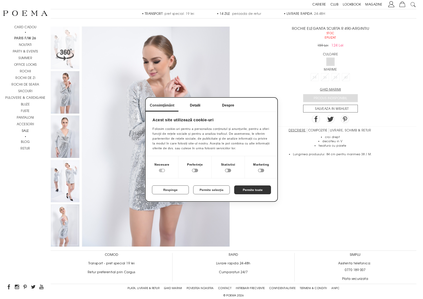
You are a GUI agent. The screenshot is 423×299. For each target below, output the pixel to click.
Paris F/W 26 (25, 38)
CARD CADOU (25, 27)
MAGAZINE (373, 4)
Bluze (25, 104)
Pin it (345, 119)
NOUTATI (25, 45)
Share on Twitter (330, 119)
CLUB (334, 4)
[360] (65, 48)
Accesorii (25, 124)
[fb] (9, 288)
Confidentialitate (282, 288)
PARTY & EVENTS (25, 51)
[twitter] (34, 288)
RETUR (25, 148)
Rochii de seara (25, 84)
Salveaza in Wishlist (332, 108)
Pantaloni (25, 117)
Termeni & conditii (313, 288)
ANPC (335, 288)
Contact (225, 288)
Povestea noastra (200, 288)
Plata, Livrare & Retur (144, 288)
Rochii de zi (25, 78)
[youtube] (42, 288)
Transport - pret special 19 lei (111, 263)
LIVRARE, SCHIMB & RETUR (350, 130)
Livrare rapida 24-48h (233, 263)
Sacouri (25, 91)
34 (314, 77)
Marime (330, 69)
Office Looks (25, 64)
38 (335, 77)
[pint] (25, 288)
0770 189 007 (355, 270)
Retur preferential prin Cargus (111, 272)
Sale (25, 131)
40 (346, 77)
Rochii (25, 71)
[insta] (17, 288)
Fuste (25, 111)
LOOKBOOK (352, 4)
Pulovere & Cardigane (25, 97)
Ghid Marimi (173, 288)
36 (325, 77)
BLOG (25, 142)
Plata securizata (355, 278)
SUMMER (25, 58)
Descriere (297, 130)
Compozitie (318, 130)
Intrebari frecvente (250, 288)
